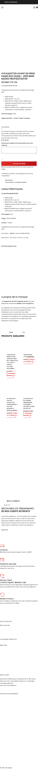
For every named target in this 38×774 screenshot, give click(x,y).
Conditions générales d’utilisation (10, 658)
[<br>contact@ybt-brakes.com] (2, 633)
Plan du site (3, 667)
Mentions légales (5, 649)
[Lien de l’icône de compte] (34, 7)
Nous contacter (5, 664)
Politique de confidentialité (8, 660)
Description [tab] (9, 180)
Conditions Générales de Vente (10, 654)
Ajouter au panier (19, 164)
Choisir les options (11, 374)
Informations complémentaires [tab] (16, 182)
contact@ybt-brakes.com (8, 639)
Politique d (3, 662)
